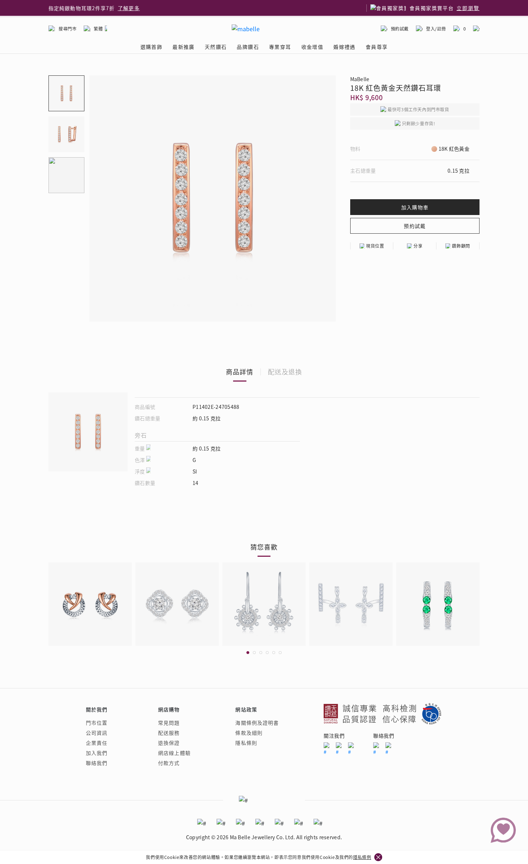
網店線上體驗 (174, 752)
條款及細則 (249, 732)
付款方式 (169, 762)
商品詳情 (239, 371)
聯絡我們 (96, 762)
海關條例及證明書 (257, 722)
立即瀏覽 (468, 7)
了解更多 (129, 7)
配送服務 (169, 732)
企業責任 (96, 742)
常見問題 (169, 722)
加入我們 (96, 752)
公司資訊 (96, 732)
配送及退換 (285, 371)
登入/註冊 (436, 28)
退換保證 (169, 742)
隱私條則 (246, 742)
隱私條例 (362, 857)
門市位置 (96, 722)
